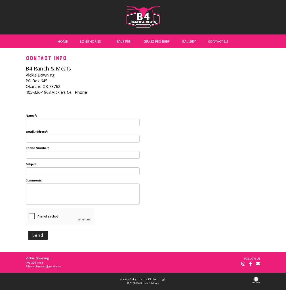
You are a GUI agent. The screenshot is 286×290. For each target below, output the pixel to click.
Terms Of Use (148, 279)
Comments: (34, 180)
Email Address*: (37, 132)
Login (163, 279)
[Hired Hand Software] (256, 283)
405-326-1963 (34, 262)
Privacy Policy (128, 279)
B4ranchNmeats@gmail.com (43, 266)
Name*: (31, 115)
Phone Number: (37, 148)
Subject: (32, 164)
